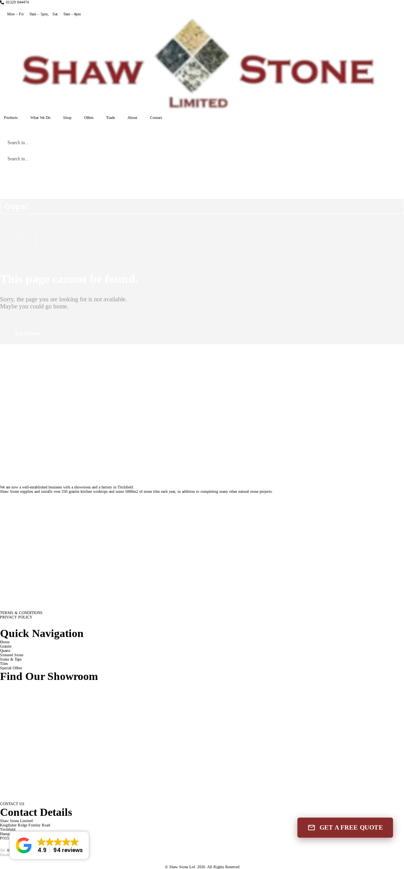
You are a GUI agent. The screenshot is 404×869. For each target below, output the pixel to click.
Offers (89, 117)
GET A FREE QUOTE (351, 827)
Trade (110, 117)
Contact (156, 117)
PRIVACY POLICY (16, 617)
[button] (49, 845)
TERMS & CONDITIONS (21, 613)
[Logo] (202, 64)
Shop (67, 117)
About (132, 117)
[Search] (1, 129)
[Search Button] (388, 143)
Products (11, 117)
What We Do (40, 117)
